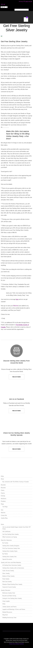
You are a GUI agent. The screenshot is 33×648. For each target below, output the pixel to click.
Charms (3, 493)
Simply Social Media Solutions (16, 644)
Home (2, 524)
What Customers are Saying (9, 537)
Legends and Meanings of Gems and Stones (13, 609)
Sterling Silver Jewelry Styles (9, 551)
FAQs (2, 476)
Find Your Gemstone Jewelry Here (11, 548)
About (2, 479)
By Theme (5, 553)
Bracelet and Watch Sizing (9, 595)
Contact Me (4, 515)
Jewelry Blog (4, 518)
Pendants (3, 501)
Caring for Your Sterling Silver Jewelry (12, 598)
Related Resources (7, 612)
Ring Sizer (5, 614)
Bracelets (3, 485)
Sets (2, 510)
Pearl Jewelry (5, 579)
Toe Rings (5, 506)
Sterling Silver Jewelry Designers (10, 545)
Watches (3, 512)
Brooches (3, 487)
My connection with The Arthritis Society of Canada (15, 481)
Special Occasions (7, 559)
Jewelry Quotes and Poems (9, 606)
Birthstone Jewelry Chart (8, 593)
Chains (2, 490)
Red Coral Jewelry (7, 581)
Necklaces (3, 498)
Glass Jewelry (6, 573)
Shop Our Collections (6, 540)
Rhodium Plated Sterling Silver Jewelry (12, 584)
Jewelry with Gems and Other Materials (11, 562)
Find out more (16, 377)
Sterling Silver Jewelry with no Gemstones (13, 568)
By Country (5, 543)
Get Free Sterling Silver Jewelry (10, 534)
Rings (2, 504)
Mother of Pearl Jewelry (8, 576)
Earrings (3, 495)
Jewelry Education (5, 590)
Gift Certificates (6, 531)
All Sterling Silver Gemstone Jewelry (11, 565)
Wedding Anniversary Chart (9, 617)
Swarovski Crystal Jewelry (9, 587)
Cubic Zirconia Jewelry (8, 570)
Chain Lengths (6, 601)
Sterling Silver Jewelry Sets (9, 556)
